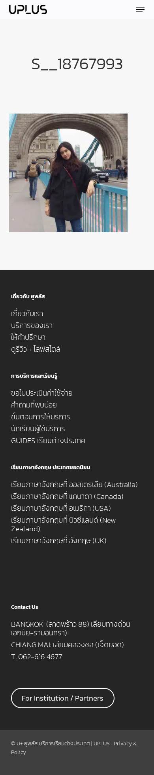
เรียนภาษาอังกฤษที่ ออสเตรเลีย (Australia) (74, 484)
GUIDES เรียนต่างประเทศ (48, 440)
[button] (140, 9)
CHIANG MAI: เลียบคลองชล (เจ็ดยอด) (67, 644)
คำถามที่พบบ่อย (34, 405)
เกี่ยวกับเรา (27, 313)
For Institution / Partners (62, 698)
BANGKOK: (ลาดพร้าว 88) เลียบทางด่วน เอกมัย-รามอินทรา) (70, 628)
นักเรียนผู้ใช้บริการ (38, 428)
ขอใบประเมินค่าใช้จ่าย (42, 393)
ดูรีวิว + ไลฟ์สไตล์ (35, 349)
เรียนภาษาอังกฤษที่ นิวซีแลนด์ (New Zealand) (63, 524)
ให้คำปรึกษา (28, 337)
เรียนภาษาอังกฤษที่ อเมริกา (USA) (61, 508)
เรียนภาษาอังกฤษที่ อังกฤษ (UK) (59, 540)
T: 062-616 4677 (36, 656)
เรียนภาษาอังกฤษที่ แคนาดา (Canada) (67, 496)
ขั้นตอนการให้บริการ (40, 417)
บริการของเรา (32, 325)
